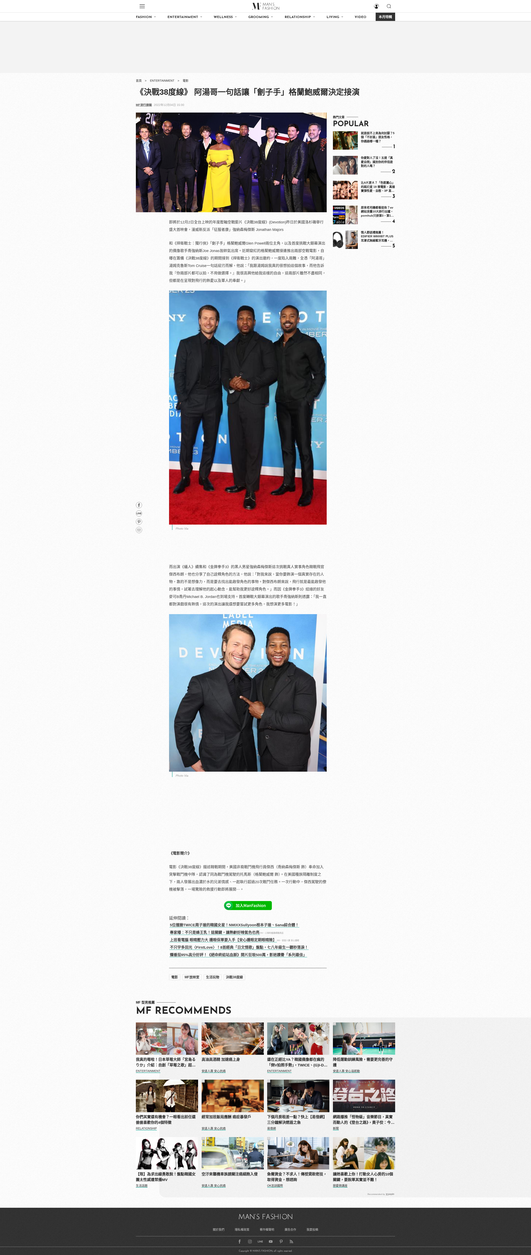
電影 (186, 80)
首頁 (139, 80)
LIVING (332, 17)
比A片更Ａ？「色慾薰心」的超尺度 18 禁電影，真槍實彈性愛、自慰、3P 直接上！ (378, 187)
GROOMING (258, 17)
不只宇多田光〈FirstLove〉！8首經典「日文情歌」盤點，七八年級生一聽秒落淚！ (239, 947)
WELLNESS (223, 17)
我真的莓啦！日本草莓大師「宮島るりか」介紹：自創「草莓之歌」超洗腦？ (166, 1062)
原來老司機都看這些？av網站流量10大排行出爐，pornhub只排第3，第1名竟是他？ (377, 212)
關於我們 (218, 1229)
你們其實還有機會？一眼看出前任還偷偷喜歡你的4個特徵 (166, 1120)
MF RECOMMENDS (183, 1011)
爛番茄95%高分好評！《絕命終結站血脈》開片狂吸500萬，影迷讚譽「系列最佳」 (238, 955)
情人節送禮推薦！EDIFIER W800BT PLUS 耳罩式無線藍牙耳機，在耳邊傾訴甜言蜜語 (377, 237)
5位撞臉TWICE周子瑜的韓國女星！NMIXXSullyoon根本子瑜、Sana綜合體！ (234, 925)
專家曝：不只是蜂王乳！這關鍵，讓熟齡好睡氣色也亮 (214, 932)
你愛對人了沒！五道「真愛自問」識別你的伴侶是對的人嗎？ (377, 161)
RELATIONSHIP (298, 17)
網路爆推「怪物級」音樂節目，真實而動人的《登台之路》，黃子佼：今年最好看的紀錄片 (364, 1120)
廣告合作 (290, 1229)
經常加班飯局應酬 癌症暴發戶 (226, 1117)
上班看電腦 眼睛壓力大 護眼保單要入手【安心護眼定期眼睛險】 (223, 940)
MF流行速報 (144, 105)
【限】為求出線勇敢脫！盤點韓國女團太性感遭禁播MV (166, 1177)
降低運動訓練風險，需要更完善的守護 (363, 1062)
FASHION (144, 17)
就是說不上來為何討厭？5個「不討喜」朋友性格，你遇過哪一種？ (378, 137)
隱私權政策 (242, 1229)
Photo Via (182, 528)
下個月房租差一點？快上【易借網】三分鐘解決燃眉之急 (297, 1120)
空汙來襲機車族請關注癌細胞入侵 (230, 1174)
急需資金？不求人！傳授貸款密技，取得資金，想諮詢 (297, 1177)
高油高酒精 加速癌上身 (221, 1059)
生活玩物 (212, 977)
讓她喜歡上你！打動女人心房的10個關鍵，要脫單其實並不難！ (363, 1177)
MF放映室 (192, 977)
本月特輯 (385, 17)
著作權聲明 (267, 1229)
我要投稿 (312, 1229)
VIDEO (360, 17)
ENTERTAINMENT (182, 17)
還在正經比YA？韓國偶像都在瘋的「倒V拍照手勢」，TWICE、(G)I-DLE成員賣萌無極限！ (298, 1062)
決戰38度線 (234, 977)
